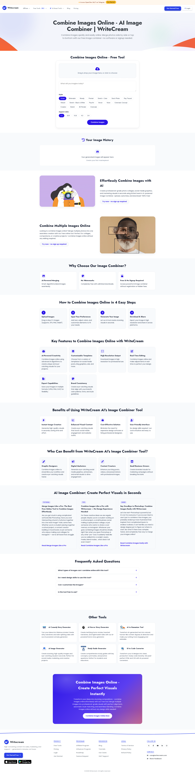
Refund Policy (126, 753)
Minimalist (72, 98)
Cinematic (93, 107)
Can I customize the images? (70, 585)
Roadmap (80, 753)
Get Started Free (173, 8)
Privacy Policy (126, 749)
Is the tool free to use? (67, 592)
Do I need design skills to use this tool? (74, 577)
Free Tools (38, 8)
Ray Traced (128, 98)
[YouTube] (158, 745)
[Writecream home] (6, 742)
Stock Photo (116, 98)
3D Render (82, 107)
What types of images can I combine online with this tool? (83, 570)
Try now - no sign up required (114, 201)
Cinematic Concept (121, 103)
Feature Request (82, 756)
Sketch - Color (102, 98)
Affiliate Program (82, 746)
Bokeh (72, 107)
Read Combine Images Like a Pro (94, 545)
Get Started (58, 756)
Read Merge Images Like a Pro (54, 545)
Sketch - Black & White (77, 103)
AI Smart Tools (57, 8)
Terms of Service (127, 746)
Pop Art (91, 103)
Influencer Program (83, 749)
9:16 (75, 115)
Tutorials (102, 749)
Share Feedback (156, 759)
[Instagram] (166, 745)
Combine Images (97, 122)
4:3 (82, 115)
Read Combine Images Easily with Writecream (134, 544)
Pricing (76, 8)
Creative (63, 107)
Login (188, 8)
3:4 (88, 115)
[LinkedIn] (162, 745)
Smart (63, 98)
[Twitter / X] (149, 745)
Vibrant (63, 103)
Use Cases (103, 753)
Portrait (91, 98)
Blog (68, 8)
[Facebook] (153, 745)
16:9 (68, 115)
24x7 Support (104, 756)
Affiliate (25, 8)
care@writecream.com (158, 755)
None (108, 103)
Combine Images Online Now (97, 716)
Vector (100, 103)
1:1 (62, 115)
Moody (82, 98)
